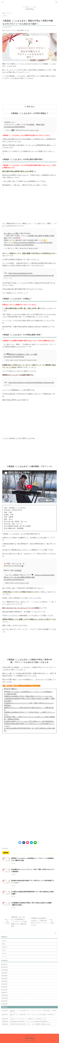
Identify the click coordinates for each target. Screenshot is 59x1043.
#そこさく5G (37, 242)
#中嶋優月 (46, 236)
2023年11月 (4, 967)
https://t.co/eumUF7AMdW (23, 242)
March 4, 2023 (24, 583)
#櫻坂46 (12, 354)
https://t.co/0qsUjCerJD (43, 575)
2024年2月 (4, 964)
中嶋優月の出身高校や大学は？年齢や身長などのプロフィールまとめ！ (28, 696)
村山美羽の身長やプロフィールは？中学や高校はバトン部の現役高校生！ (29, 721)
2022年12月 (4, 995)
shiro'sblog (30, 9)
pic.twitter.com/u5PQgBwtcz (23, 245)
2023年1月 (4, 992)
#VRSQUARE (47, 242)
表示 (32, 106)
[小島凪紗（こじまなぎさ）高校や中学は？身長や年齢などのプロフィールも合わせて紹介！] (31, 842)
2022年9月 (4, 1001)
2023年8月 (4, 975)
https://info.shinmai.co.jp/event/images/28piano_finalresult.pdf (31, 382)
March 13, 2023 (33, 248)
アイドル (6, 848)
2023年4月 (4, 987)
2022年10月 (4, 998)
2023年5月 (4, 984)
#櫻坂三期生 (40, 124)
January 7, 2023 (34, 130)
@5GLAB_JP (8, 245)
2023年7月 (4, 978)
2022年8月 (4, 1003)
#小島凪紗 (30, 124)
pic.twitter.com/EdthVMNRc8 (14, 127)
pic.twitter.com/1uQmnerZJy (14, 579)
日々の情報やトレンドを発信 (29, 1035)
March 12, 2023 (32, 360)
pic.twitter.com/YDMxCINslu (14, 357)
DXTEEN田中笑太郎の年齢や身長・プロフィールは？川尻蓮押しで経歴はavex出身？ (30, 1024)
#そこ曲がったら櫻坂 (11, 233)
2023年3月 (4, 989)
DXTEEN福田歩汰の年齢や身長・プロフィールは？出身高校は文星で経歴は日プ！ (29, 1021)
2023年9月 (4, 972)
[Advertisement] (29, 91)
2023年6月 (4, 981)
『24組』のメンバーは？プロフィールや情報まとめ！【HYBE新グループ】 (28, 1018)
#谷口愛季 (38, 236)
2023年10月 (4, 970)
